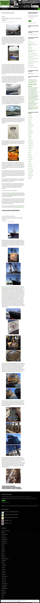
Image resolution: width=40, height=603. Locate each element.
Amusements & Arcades (5, 530)
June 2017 (29, 136)
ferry (36, 89)
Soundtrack (3, 560)
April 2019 (29, 127)
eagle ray (37, 87)
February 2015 (30, 166)
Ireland (2, 546)
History (7, 216)
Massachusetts (4, 576)
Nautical (13, 216)
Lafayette (29, 93)
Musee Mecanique (33, 95)
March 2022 (30, 115)
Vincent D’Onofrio (30, 106)
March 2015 (30, 164)
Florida (3, 567)
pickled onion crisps (33, 99)
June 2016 (29, 150)
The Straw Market (31, 65)
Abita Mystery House (30, 79)
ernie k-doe (29, 89)
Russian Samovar (35, 100)
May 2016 (29, 152)
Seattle (33, 101)
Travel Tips (3, 593)
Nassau (32, 96)
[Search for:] (20, 505)
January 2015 (30, 168)
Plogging (37, 99)
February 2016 (30, 157)
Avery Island (29, 81)
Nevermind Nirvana (31, 56)
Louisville (8, 210)
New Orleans (36, 96)
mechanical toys (36, 94)
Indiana (3, 569)
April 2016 (29, 154)
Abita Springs (35, 79)
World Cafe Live (30, 109)
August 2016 (30, 147)
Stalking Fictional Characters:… (14, 511)
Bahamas (2, 532)
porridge (29, 100)
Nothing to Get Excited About (12, 19)
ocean (32, 98)
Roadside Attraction (4, 558)
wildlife (37, 106)
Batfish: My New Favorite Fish (32, 67)
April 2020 (29, 122)
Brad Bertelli (31, 82)
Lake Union (34, 93)
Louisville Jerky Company (15, 210)
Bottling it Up (30, 48)
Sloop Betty (34, 102)
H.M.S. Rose (7, 486)
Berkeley (3, 458)
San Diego (4, 488)
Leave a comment (11, 221)
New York (3, 581)
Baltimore (32, 81)
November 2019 (30, 124)
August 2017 (30, 133)
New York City (30, 98)
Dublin (35, 87)
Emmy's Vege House (34, 88)
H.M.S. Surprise (13, 486)
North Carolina (4, 583)
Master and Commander (16, 487)
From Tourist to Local (31, 60)
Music (37, 95)
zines (33, 109)
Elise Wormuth (6, 511)
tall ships (13, 488)
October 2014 (30, 173)
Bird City (35, 81)
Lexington (4, 210)
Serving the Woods (31, 42)
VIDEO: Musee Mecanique (14, 514)
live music (29, 94)
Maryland (3, 574)
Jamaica (2, 548)
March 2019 (30, 129)
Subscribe (3, 500)
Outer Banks (36, 98)
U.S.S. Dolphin (6, 463)
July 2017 (29, 134)
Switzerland (3, 592)
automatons (34, 80)
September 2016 (30, 145)
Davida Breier (6, 520)
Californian (13, 459)
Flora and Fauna (3, 539)
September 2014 (30, 175)
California (4, 216)
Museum (10, 216)
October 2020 (30, 117)
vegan (35, 104)
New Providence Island (32, 97)
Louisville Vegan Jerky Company (12, 194)
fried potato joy (35, 90)
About (36, 8)
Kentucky (3, 16)
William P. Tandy (18, 488)
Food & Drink (3, 541)
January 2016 (30, 159)
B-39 (7, 462)
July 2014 (29, 178)
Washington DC (4, 588)
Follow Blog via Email (32, 13)
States (2, 562)
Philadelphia (29, 99)
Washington (34, 106)
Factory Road (3, 537)
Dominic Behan (32, 87)
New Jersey (4, 579)
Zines (2, 597)
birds (36, 81)
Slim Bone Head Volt (30, 102)
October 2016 (30, 143)
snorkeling (30, 103)
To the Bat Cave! (30, 63)
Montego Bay (29, 95)
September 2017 (30, 131)
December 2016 (30, 141)
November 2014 (30, 171)
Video (2, 595)
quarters (31, 100)
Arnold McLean (6, 514)
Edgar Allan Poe (30, 88)
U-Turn (29, 40)
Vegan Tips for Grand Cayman (32, 54)
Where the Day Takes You (32, 53)
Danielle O (5, 517)
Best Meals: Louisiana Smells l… (13, 517)
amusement (29, 80)
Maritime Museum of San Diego (12, 219)
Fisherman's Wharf (30, 90)
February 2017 (30, 140)
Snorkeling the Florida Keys (35, 103)
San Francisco (29, 101)
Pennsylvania (4, 585)
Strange (2, 590)
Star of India (19, 289)
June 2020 (29, 119)
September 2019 (30, 126)
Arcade (32, 80)
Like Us (29, 26)
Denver (29, 87)
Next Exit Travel (4, 8)
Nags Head (29, 96)
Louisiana (32, 94)
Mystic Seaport (6, 466)
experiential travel (33, 89)
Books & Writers (3, 534)
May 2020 (29, 120)
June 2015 (29, 161)
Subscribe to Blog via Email (6, 494)
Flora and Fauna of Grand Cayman (33, 58)
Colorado (3, 565)
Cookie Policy (19, 601)
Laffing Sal (32, 93)
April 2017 (29, 138)
